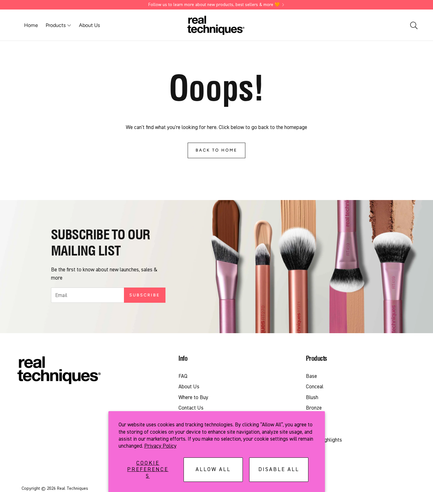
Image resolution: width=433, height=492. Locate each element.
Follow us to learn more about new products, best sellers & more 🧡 (214, 5)
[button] (413, 25)
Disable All (278, 469)
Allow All (213, 469)
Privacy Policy (160, 446)
